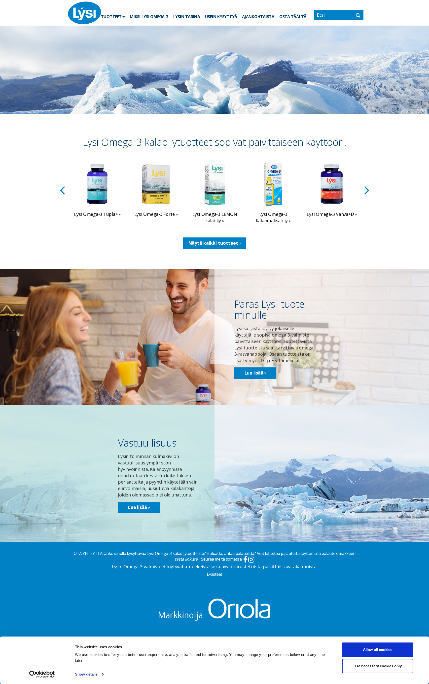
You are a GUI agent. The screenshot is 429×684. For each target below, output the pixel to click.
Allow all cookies (377, 649)
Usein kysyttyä (221, 16)
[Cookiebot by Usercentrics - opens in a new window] (42, 674)
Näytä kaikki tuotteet (213, 243)
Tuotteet (112, 16)
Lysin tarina (186, 16)
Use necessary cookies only (378, 666)
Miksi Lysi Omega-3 (149, 16)
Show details (86, 674)
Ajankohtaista (258, 16)
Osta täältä (292, 16)
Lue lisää (254, 373)
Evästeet (214, 574)
